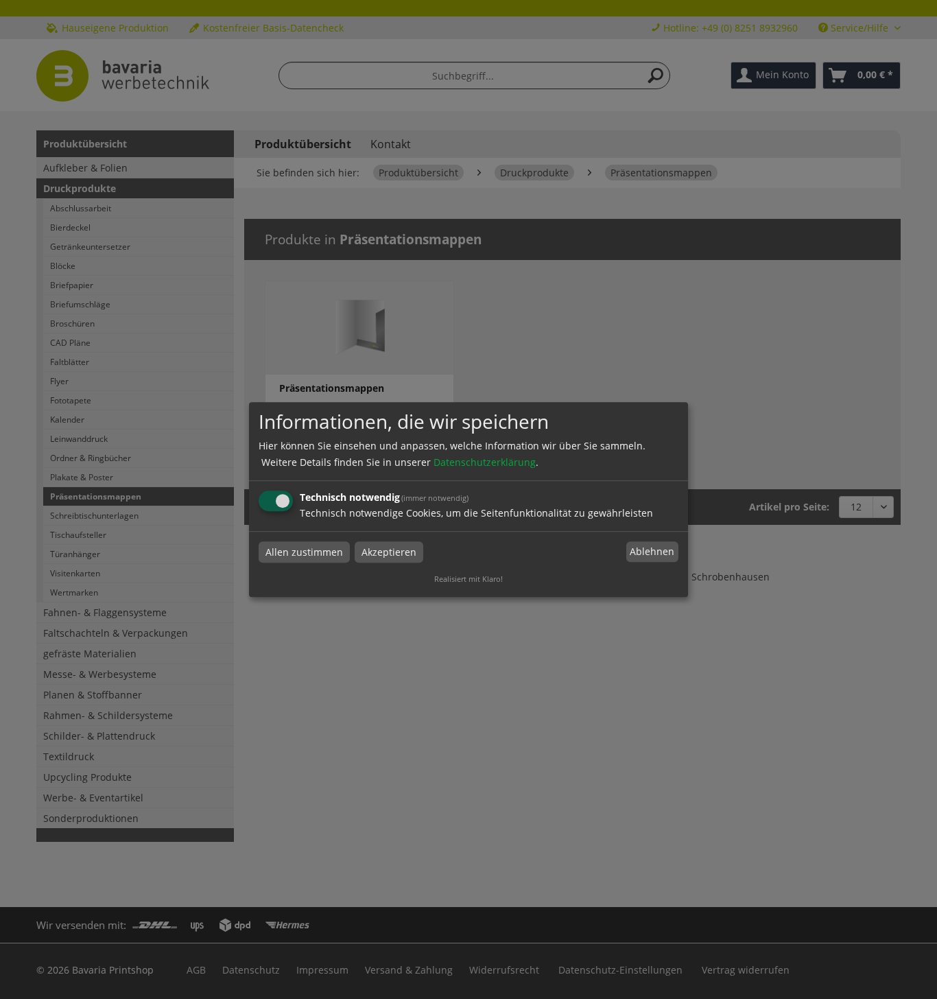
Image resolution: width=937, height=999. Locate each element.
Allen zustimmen (304, 552)
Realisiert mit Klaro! (468, 579)
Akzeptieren (388, 552)
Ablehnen (652, 552)
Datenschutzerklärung (485, 462)
